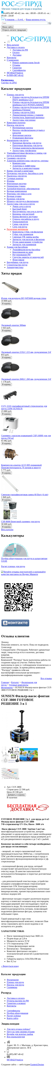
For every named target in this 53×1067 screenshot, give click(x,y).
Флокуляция (18, 260)
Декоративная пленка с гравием (27, 115)
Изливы (10, 181)
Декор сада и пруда (21, 206)
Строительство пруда (17, 265)
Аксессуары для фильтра (24, 150)
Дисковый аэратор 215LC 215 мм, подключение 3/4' (26, 352)
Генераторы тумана (16, 186)
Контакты (11, 57)
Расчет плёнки (14, 1016)
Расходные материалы (17, 229)
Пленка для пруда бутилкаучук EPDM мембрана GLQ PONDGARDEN (30, 103)
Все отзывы (46, 678)
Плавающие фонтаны (22, 138)
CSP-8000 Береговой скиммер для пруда (20, 521)
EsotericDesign (37, 1064)
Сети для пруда (19, 227)
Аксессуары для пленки (23, 120)
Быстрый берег (19, 209)
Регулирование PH (21, 254)
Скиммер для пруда (16, 158)
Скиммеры (12, 987)
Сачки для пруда (20, 224)
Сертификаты (19, 70)
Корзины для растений (23, 214)
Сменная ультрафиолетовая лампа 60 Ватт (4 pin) (24, 494)
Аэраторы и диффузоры (23, 166)
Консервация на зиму (22, 252)
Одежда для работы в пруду (25, 219)
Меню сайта (7, 27)
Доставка (16, 55)
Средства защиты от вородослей (28, 257)
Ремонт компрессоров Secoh (26, 62)
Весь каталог (13, 45)
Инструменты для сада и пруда (27, 211)
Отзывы (16, 65)
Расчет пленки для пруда (13, 566)
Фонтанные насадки (16, 183)
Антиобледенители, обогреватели (23, 188)
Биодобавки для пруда (17, 262)
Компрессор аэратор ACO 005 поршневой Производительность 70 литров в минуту (21, 466)
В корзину (6, 304)
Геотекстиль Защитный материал (28, 117)
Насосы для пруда (15, 125)
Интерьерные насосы (22, 127)
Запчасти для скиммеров (24, 244)
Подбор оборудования (17, 1013)
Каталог (15, 682)
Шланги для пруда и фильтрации (23, 201)
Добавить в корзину (16, 795)
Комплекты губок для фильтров (27, 232)
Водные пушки (14, 196)
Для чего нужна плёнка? (18, 1029)
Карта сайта (12, 1018)
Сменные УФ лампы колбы (25, 237)
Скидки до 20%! (9, 81)
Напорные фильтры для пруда (26, 143)
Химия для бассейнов (17, 247)
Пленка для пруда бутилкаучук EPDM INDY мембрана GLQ (30, 98)
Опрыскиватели (20, 221)
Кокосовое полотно (16, 122)
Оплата (16, 52)
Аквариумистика (15, 267)
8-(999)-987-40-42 (15, 75)
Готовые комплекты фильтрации (28, 148)
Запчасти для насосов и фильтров (28, 239)
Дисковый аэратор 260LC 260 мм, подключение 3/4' (26, 379)
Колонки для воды (16, 199)
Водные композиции (17, 191)
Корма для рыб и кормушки (20, 171)
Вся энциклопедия (16, 1037)
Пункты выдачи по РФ (18, 1001)
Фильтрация (13, 980)
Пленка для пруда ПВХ (23, 112)
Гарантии (17, 67)
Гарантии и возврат (16, 1003)
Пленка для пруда (15, 94)
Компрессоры (19, 163)
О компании (13, 60)
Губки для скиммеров (22, 234)
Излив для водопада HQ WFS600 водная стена (23, 298)
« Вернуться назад (10, 966)
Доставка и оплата (16, 47)
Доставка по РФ (20, 50)
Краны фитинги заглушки (25, 216)
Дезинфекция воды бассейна (26, 249)
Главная (5, 682)
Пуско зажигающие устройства (27, 242)
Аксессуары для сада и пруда (21, 204)
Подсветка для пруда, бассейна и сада (25, 173)
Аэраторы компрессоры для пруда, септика (27, 160)
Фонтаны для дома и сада (19, 193)
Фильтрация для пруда (17, 140)
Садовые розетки (15, 178)
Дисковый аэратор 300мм (13, 325)
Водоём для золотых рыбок (20, 1034)
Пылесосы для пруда (17, 176)
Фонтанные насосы (21, 135)
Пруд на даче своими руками (21, 1031)
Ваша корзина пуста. (36, 19)
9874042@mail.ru (15, 73)
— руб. (14, 19)
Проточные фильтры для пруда (27, 145)
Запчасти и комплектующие (25, 168)
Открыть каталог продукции (14, 30)
